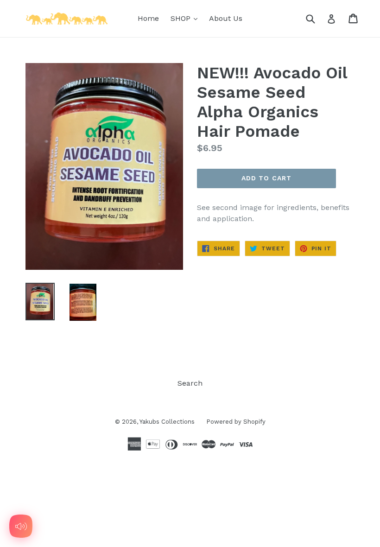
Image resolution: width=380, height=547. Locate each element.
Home (148, 18)
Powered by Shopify (236, 421)
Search (190, 383)
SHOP (186, 18)
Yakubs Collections (167, 421)
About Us (225, 18)
